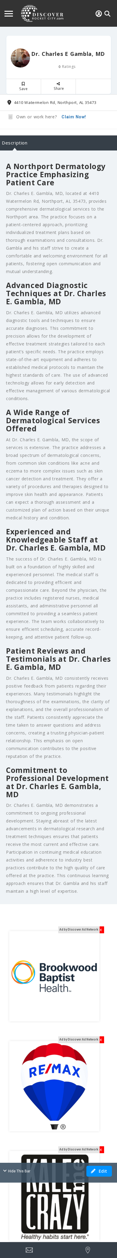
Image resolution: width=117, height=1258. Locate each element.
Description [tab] (15, 143)
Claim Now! (74, 116)
